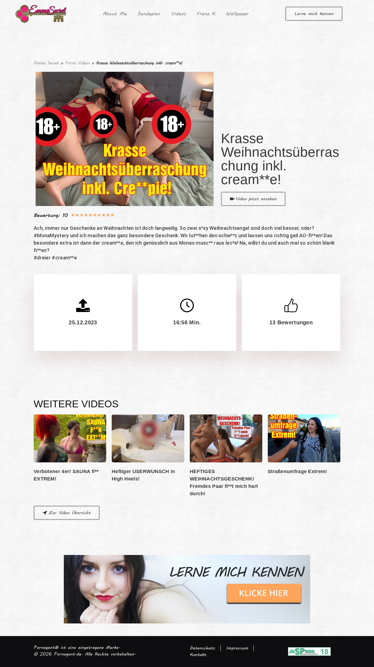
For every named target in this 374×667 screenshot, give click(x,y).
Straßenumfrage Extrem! (297, 471)
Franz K (206, 14)
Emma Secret (46, 63)
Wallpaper (237, 14)
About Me (114, 14)
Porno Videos (77, 63)
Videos (178, 14)
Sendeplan (148, 14)
